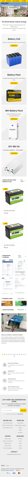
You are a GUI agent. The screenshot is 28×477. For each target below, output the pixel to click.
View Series (22, 180)
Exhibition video (7, 298)
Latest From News (8, 309)
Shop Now (14, 45)
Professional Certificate (6, 256)
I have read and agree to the (14, 414)
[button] (2, 354)
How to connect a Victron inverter (12, 335)
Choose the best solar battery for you (9, 180)
